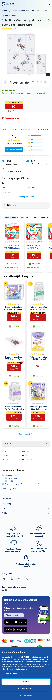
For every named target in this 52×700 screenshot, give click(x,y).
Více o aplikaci (12, 615)
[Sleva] (28, 225)
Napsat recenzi (16, 149)
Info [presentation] (4, 129)
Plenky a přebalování (21, 11)
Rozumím (26, 681)
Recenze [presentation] (13, 129)
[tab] (5, 129)
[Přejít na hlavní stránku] (8, 4)
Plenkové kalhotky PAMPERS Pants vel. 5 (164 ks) (12, 247)
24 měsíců (23, 456)
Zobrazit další (24, 434)
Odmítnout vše (26, 695)
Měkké (10, 481)
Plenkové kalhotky (12, 267)
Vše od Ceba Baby (9, 16)
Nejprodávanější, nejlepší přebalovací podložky (23, 484)
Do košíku (15, 326)
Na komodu (12, 478)
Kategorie (8, 444)
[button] (26, 499)
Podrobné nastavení (26, 688)
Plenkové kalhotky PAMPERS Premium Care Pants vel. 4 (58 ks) (34, 247)
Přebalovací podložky (40, 11)
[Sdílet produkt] (48, 20)
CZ (6, 590)
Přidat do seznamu (11, 118)
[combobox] (26, 82)
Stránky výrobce (25, 459)
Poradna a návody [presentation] (26, 129)
